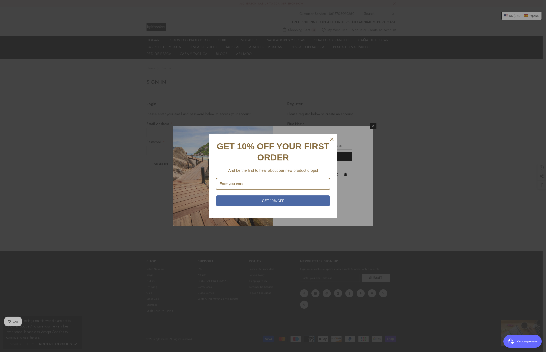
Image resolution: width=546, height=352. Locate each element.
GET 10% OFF (273, 201)
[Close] (332, 139)
